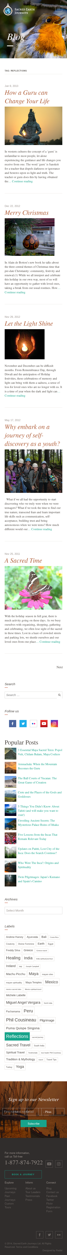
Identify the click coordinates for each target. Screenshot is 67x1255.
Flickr (49, 1203)
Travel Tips (51, 1060)
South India (39, 1046)
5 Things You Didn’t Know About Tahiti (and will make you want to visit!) (38, 810)
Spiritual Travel (15, 1052)
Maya (33, 974)
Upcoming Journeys (10, 1190)
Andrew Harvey (14, 937)
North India (48, 1003)
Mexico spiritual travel (33, 989)
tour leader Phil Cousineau (51, 1053)
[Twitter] (23, 723)
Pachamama (13, 1011)
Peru (28, 1010)
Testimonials (33, 1053)
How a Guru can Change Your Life (27, 96)
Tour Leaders (33, 1192)
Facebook (51, 1196)
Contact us (52, 1192)
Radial (59, 1250)
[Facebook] (12, 723)
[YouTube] (44, 723)
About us (30, 1188)
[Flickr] (33, 723)
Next (60, 667)
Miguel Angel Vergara (23, 1002)
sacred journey (37, 1037)
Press (28, 1200)
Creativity (10, 944)
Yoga (20, 1067)
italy (20, 966)
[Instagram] (54, 723)
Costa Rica (54, 937)
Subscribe (33, 1123)
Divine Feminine (26, 944)
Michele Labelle (16, 995)
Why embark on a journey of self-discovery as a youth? (32, 435)
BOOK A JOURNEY (23, 1174)
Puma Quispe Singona (23, 1028)
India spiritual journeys (44, 959)
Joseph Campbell (32, 966)
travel (41, 1060)
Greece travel (41, 951)
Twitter (50, 1200)
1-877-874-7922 (24, 1162)
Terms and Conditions (27, 1246)
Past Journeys (10, 1198)
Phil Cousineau (21, 1019)
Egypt (50, 944)
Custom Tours (9, 1205)
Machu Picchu (15, 974)
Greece (28, 950)
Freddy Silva (13, 950)
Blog (48, 1188)
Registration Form (53, 1209)
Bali (43, 937)
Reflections (17, 1036)
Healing (13, 957)
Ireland (11, 966)
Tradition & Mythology (20, 1059)
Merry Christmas (27, 212)
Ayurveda (32, 937)
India (28, 958)
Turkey (9, 1067)
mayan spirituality (14, 983)
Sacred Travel (18, 1045)
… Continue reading (20, 181)
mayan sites (47, 974)
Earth (41, 943)
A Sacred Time (23, 560)
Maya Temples (34, 982)
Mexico (51, 982)
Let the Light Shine (29, 323)
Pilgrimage (47, 1020)
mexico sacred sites (13, 989)
